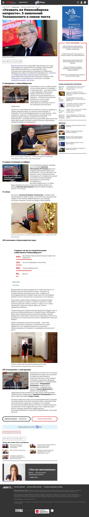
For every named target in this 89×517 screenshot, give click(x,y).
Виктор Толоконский (18, 66)
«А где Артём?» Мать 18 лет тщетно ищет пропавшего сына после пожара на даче (75, 88)
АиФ (25, 57)
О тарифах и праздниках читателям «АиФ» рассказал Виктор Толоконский (17, 457)
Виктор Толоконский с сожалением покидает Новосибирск (16, 446)
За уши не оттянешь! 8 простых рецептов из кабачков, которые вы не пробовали (76, 93)
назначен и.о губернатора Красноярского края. (33, 74)
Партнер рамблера (29, 510)
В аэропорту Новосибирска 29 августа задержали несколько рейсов (73, 61)
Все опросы (16, 285)
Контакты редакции (19, 487)
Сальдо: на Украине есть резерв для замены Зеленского (75, 149)
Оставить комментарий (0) (44, 418)
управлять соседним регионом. (23, 80)
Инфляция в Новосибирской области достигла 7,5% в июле (73, 75)
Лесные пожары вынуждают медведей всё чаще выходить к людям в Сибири (73, 68)
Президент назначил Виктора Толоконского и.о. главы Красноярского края (45, 452)
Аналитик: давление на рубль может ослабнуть (76, 126)
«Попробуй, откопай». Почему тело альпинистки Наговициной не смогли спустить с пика (75, 105)
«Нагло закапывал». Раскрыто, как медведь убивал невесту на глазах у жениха (76, 116)
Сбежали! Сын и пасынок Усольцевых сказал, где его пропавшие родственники (76, 111)
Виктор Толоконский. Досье (17, 450)
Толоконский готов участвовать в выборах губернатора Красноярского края (46, 446)
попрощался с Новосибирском (22, 78)
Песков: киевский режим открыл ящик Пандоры (75, 143)
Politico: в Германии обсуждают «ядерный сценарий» (74, 131)
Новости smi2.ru (8, 481)
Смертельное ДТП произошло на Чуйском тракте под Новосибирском (73, 54)
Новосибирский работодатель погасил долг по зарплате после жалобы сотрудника (72, 48)
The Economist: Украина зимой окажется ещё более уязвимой (74, 137)
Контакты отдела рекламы (34, 487)
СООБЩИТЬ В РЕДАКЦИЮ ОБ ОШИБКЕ (53, 487)
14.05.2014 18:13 (6, 7)
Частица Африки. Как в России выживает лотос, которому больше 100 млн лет (75, 99)
